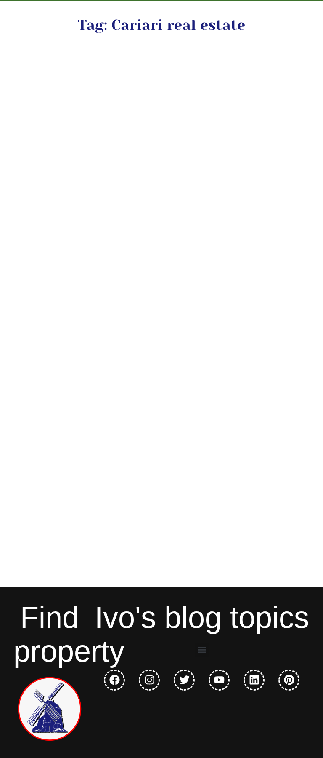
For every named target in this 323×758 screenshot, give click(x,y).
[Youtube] (219, 680)
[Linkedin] (254, 680)
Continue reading (76, 290)
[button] (202, 650)
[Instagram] (149, 680)
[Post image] (91, 91)
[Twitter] (184, 680)
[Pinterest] (288, 680)
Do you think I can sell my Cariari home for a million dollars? (86, 173)
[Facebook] (114, 680)
